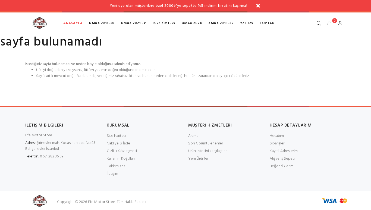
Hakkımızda (116, 166)
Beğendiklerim (281, 166)
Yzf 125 (246, 23)
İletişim (112, 174)
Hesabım (277, 136)
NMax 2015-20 (101, 23)
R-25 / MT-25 (164, 23)
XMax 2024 (192, 23)
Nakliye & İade (118, 143)
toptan (267, 23)
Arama (193, 136)
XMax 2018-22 (220, 23)
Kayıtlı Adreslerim (284, 151)
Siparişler (277, 143)
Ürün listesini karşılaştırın (208, 151)
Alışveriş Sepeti (282, 159)
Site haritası (116, 136)
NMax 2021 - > (133, 23)
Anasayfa (73, 23)
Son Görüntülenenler (205, 143)
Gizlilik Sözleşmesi (122, 151)
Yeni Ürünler (198, 159)
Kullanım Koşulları (121, 159)
